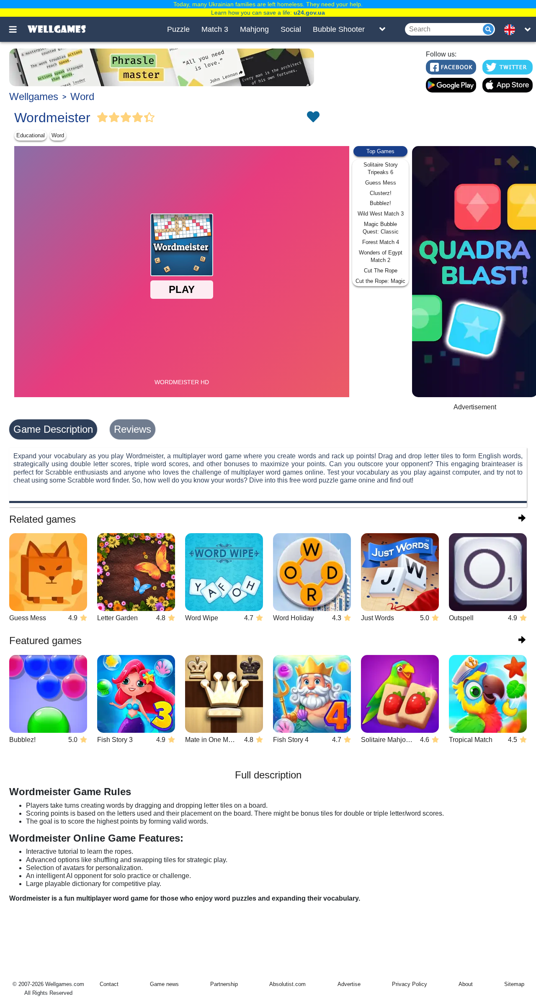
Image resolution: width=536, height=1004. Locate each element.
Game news (164, 984)
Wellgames (33, 96)
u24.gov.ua (309, 12)
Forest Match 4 (380, 242)
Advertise (349, 984)
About (466, 984)
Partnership (224, 984)
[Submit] (488, 29)
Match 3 (214, 29)
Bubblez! (380, 203)
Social (291, 29)
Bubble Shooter (339, 29)
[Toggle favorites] (313, 117)
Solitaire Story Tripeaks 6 (380, 168)
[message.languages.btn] (512, 29)
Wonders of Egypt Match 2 (380, 256)
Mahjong (254, 29)
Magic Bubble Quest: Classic (381, 228)
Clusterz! (381, 193)
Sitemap (514, 984)
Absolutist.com (287, 984)
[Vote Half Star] (149, 117)
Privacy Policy (409, 984)
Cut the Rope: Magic (380, 281)
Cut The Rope (380, 270)
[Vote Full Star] (102, 117)
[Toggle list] (382, 29)
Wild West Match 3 (381, 214)
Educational (30, 135)
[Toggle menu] (17, 29)
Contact (109, 984)
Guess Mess (380, 183)
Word (82, 96)
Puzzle (178, 29)
